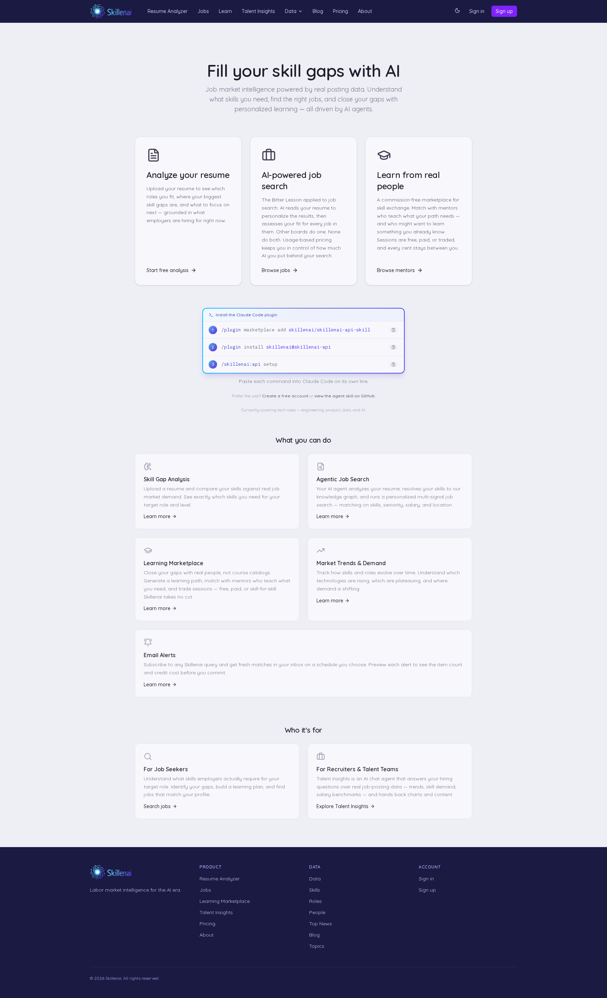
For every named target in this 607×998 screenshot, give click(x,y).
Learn (225, 11)
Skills (314, 890)
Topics (316, 946)
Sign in (476, 11)
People (317, 912)
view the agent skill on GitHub (344, 395)
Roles (315, 901)
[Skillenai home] (111, 11)
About (365, 11)
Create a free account (285, 395)
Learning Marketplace (225, 901)
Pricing (340, 11)
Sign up (504, 11)
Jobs (203, 11)
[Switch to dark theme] (457, 11)
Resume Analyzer (168, 11)
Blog (318, 11)
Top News (320, 923)
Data (290, 11)
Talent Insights (258, 11)
